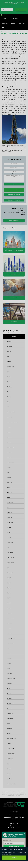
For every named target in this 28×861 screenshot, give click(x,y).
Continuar (14, 857)
